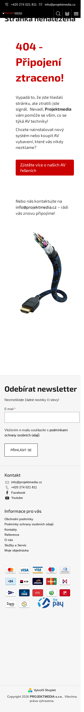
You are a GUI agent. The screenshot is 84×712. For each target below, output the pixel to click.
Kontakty (10, 529)
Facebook (18, 492)
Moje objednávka (16, 550)
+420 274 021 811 (24, 4)
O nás (8, 540)
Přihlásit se (21, 450)
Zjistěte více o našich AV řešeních (42, 167)
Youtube (17, 498)
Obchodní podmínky (18, 519)
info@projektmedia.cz (60, 4)
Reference (11, 534)
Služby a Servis (15, 545)
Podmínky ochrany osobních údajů (29, 524)
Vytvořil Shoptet (45, 690)
